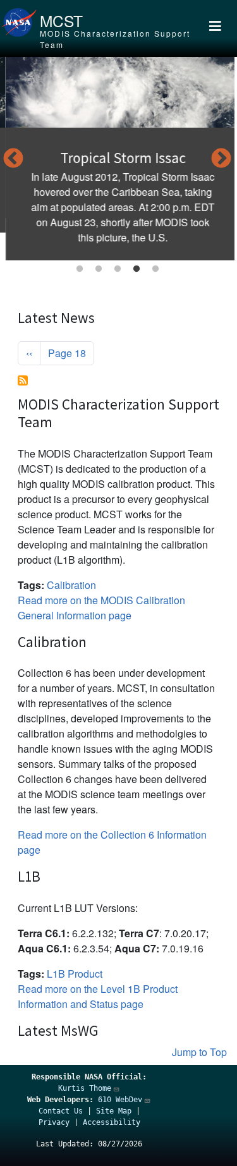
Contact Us (61, 1111)
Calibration (71, 585)
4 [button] (136, 269)
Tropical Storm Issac (117, 158)
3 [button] (117, 269)
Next (221, 159)
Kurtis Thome (84, 1088)
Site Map (113, 1111)
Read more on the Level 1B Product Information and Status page (98, 996)
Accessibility (111, 1122)
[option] (117, 158)
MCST (61, 20)
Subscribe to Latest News (23, 380)
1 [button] (79, 269)
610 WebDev (120, 1099)
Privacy (54, 1122)
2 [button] (98, 269)
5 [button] (155, 269)
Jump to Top (199, 1052)
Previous (13, 159)
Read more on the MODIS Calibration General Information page (101, 607)
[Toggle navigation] (215, 28)
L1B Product (74, 973)
